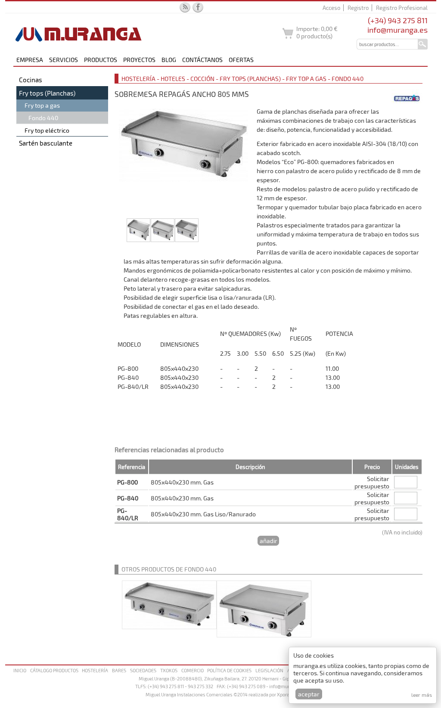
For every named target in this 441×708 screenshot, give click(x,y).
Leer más (421, 695)
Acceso (331, 7)
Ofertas (241, 59)
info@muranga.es (397, 29)
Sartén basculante (45, 143)
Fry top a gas (42, 105)
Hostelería (95, 670)
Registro (358, 7)
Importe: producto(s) (317, 32)
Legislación (269, 670)
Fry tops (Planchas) (47, 93)
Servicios (63, 59)
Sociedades (143, 670)
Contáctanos (202, 59)
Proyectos (139, 59)
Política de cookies (229, 670)
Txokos (168, 670)
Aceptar (309, 694)
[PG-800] (183, 162)
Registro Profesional (402, 7)
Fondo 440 (43, 117)
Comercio (192, 670)
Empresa (29, 59)
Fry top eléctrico (47, 130)
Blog (168, 59)
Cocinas (30, 80)
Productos (100, 59)
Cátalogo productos (54, 670)
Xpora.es (286, 694)
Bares (119, 670)
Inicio (19, 670)
